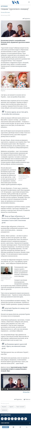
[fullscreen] (28, 389)
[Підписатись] (25, 418)
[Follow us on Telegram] (15, 418)
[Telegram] (20, 427)
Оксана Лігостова (5, 12)
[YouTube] (13, 427)
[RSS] (19, 418)
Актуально (4, 6)
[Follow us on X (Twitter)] (5, 418)
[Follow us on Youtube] (9, 418)
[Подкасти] (22, 418)
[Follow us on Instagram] (12, 418)
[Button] (26, 19)
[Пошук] (27, 427)
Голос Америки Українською (11, 378)
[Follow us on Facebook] (2, 418)
